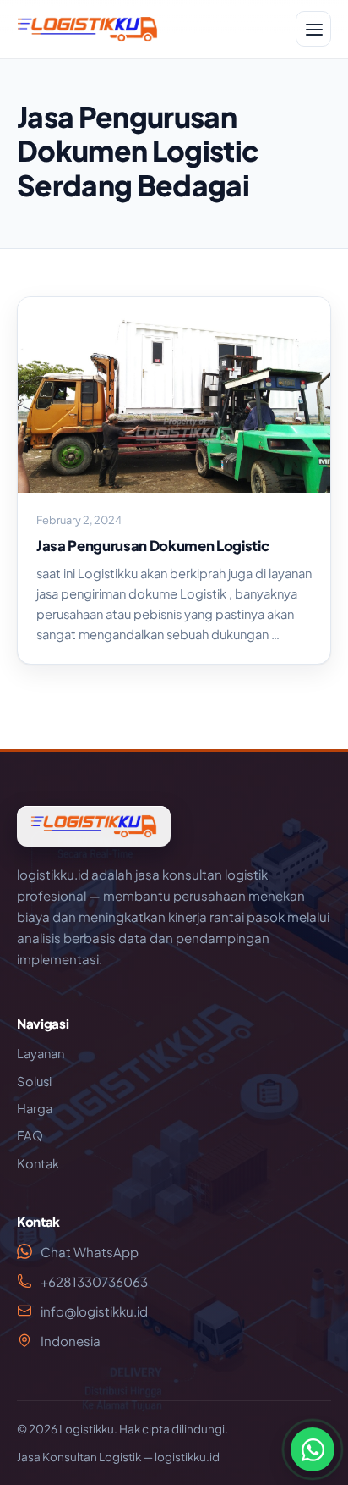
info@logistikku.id (94, 1311)
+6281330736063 (94, 1281)
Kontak (38, 1163)
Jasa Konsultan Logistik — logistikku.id (118, 1456)
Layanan (40, 1053)
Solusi (34, 1081)
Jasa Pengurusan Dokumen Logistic (152, 546)
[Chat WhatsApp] (312, 1449)
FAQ (30, 1135)
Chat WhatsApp (90, 1252)
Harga (34, 1108)
